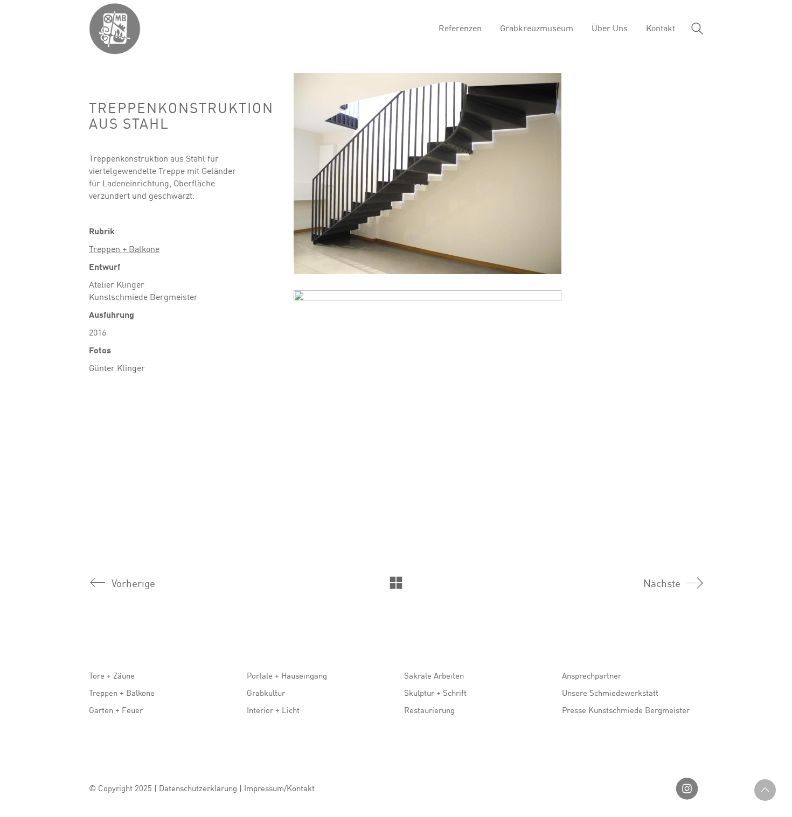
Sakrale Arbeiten (434, 675)
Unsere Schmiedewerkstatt (610, 692)
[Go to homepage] (115, 28)
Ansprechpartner (591, 675)
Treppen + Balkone (124, 248)
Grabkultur (266, 692)
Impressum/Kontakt (279, 788)
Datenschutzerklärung (198, 788)
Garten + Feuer (116, 710)
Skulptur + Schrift (435, 692)
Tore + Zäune (112, 675)
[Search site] (697, 30)
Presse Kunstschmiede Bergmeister (626, 710)
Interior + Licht (273, 710)
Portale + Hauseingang (287, 675)
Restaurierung (429, 710)
